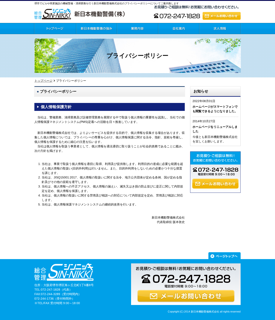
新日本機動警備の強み (91, 36)
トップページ (43, 36)
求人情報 (205, 36)
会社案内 (164, 36)
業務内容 (123, 36)
